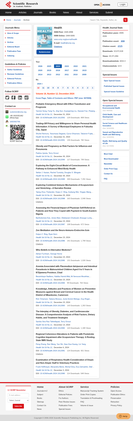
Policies (115, 387)
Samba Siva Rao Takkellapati (48, 321)
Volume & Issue (86, 405)
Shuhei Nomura (42, 134)
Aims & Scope (13, 33)
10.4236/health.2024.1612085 (52, 260)
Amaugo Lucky (86, 218)
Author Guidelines (14, 70)
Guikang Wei (73, 192)
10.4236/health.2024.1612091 (52, 140)
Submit (109, 12)
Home (8, 12)
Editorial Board (13, 47)
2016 (76, 70)
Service (84, 387)
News (66, 12)
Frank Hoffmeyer (43, 367)
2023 (67, 66)
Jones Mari (55, 218)
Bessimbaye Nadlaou (44, 276)
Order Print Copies (88, 394)
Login (122, 4)
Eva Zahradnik (82, 367)
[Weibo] (26, 97)
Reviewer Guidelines (15, 74)
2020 (40, 70)
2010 (75, 74)
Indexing (10, 56)
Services (93, 12)
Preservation (116, 398)
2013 (49, 74)
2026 (40, 66)
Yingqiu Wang (85, 192)
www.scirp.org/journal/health (65, 39)
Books (52, 12)
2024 (58, 66)
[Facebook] (13, 97)
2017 (67, 70)
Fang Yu (51, 111)
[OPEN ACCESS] (102, 4)
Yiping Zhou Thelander (45, 192)
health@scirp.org (68, 43)
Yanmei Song (41, 111)
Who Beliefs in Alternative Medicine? (54, 250)
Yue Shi (60, 344)
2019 (49, 70)
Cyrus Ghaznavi (73, 134)
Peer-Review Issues (67, 402)
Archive (10, 42)
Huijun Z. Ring (61, 192)
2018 (58, 70)
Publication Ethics (14, 83)
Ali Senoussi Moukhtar (80, 276)
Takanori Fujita (87, 134)
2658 (123, 41)
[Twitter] (7, 97)
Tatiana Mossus (55, 299)
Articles (22, 12)
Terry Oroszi (54, 153)
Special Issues (65, 409)
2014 (40, 74)
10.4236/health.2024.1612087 (52, 224)
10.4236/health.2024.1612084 (52, 283)
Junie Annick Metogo (71, 299)
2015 (84, 70)
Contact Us (108, 174)
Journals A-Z (42, 391)
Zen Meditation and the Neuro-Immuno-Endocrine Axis (62, 230)
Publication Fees (14, 51)
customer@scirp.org (18, 112)
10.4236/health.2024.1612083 (52, 305)
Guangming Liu (70, 111)
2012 (58, 74)
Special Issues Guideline (114, 92)
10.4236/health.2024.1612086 (52, 241)
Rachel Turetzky (56, 172)
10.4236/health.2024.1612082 (52, 328)
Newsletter (108, 164)
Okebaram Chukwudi (70, 218)
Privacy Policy (116, 405)
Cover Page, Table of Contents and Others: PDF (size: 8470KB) (63, 98)
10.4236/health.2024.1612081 (52, 351)
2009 (84, 74)
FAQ (105, 179)
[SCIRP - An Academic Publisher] (21, 4)
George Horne (56, 254)
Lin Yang (82, 344)
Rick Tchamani (42, 299)
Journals (38, 12)
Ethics (61, 391)
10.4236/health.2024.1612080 (52, 373)
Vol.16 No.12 (47, 114)
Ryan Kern (53, 234)
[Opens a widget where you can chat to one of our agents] (123, 416)
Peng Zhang (41, 344)
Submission (44, 52)
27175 (120, 46)
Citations (58, 47)
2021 (84, 66)
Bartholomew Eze (43, 218)
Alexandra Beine (57, 367)
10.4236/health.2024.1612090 (52, 160)
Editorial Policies (14, 79)
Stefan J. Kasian (42, 172)
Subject (40, 394)
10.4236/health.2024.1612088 (52, 198)
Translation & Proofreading (91, 398)
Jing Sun (59, 111)
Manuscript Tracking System (92, 391)
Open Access (116, 391)
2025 (49, 66)
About (79, 12)
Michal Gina (70, 367)
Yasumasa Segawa (57, 134)
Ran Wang (51, 344)
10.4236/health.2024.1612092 (52, 118)
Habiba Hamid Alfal (62, 276)
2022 (76, 66)
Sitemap (40, 402)
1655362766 (15, 122)
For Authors (63, 398)
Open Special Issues (112, 81)
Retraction (115, 402)
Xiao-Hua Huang (71, 344)
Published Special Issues (114, 86)
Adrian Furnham (42, 254)
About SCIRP (66, 387)
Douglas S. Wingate (72, 172)
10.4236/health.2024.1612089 (52, 179)
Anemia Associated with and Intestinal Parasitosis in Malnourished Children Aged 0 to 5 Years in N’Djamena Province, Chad (66, 269)
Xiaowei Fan (83, 111)
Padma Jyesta (42, 153)
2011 (67, 74)
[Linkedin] (20, 97)
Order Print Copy (111, 169)
